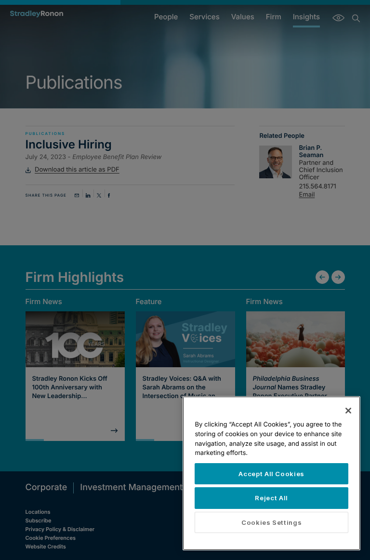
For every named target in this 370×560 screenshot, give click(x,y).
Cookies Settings (271, 522)
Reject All (271, 498)
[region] (271, 473)
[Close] (348, 410)
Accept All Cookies (271, 474)
